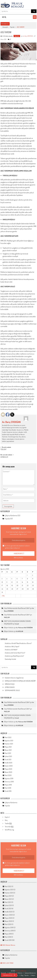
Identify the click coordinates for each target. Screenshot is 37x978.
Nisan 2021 (8, 750)
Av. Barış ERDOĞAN (28, 36)
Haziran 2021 (9, 744)
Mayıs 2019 (8, 785)
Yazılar (8, 823)
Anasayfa (5, 27)
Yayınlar (12, 27)
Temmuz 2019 (9, 782)
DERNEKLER (4, 457)
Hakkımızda (12, 973)
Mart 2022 (8, 737)
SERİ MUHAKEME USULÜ (12, 690)
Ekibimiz (20, 973)
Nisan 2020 (8, 772)
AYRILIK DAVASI (9, 687)
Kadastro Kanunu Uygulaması (14, 678)
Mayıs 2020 (8, 769)
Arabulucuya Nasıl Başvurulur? (14, 656)
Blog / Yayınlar (25, 975)
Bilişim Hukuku (8, 628)
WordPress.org (9, 830)
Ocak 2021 (8, 760)
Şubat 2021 (8, 756)
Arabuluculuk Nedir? (11, 650)
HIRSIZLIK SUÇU (9, 684)
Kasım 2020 (9, 766)
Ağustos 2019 (9, 778)
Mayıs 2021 (8, 747)
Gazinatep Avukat (10, 659)
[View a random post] (3, 17)
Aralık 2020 (8, 763)
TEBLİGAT (3, 449)
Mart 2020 (8, 775)
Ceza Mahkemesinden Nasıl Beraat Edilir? (16, 608)
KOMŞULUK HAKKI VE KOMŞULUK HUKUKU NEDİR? (20, 681)
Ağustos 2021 (9, 741)
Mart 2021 (8, 753)
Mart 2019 (8, 788)
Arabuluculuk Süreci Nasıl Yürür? (15, 653)
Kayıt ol (7, 817)
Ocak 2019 (8, 791)
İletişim (33, 975)
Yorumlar (9, 827)
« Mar (3, 596)
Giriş (6, 820)
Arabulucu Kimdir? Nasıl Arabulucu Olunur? (18, 643)
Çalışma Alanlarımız (11, 515)
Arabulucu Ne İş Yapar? (12, 646)
